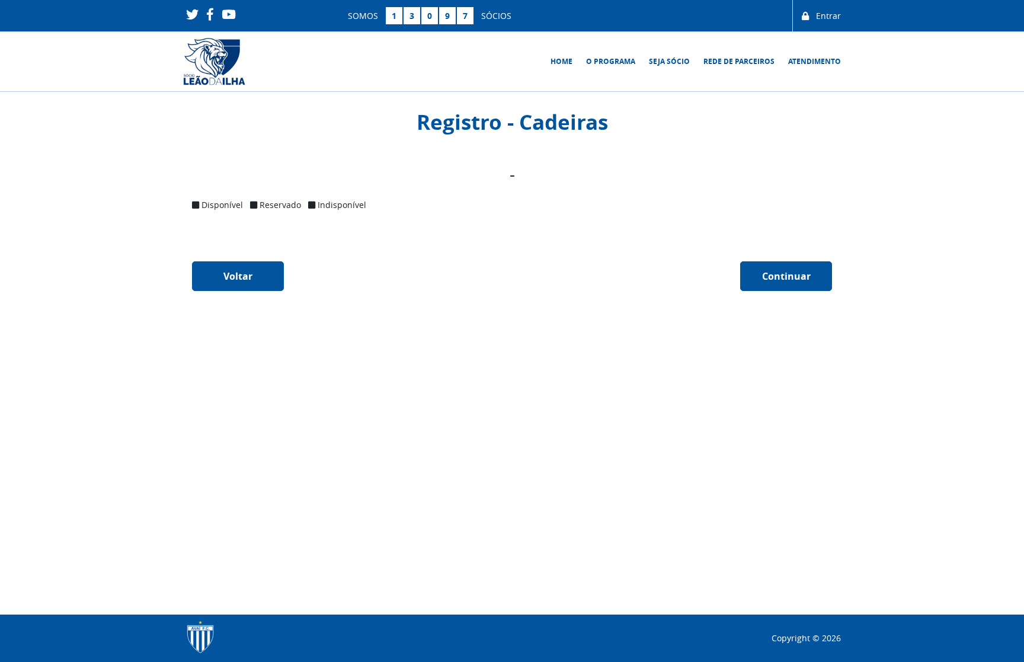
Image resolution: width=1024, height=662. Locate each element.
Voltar (237, 276)
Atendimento (814, 61)
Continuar (786, 276)
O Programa (610, 61)
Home (561, 61)
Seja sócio (669, 61)
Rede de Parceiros (739, 61)
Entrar (825, 15)
